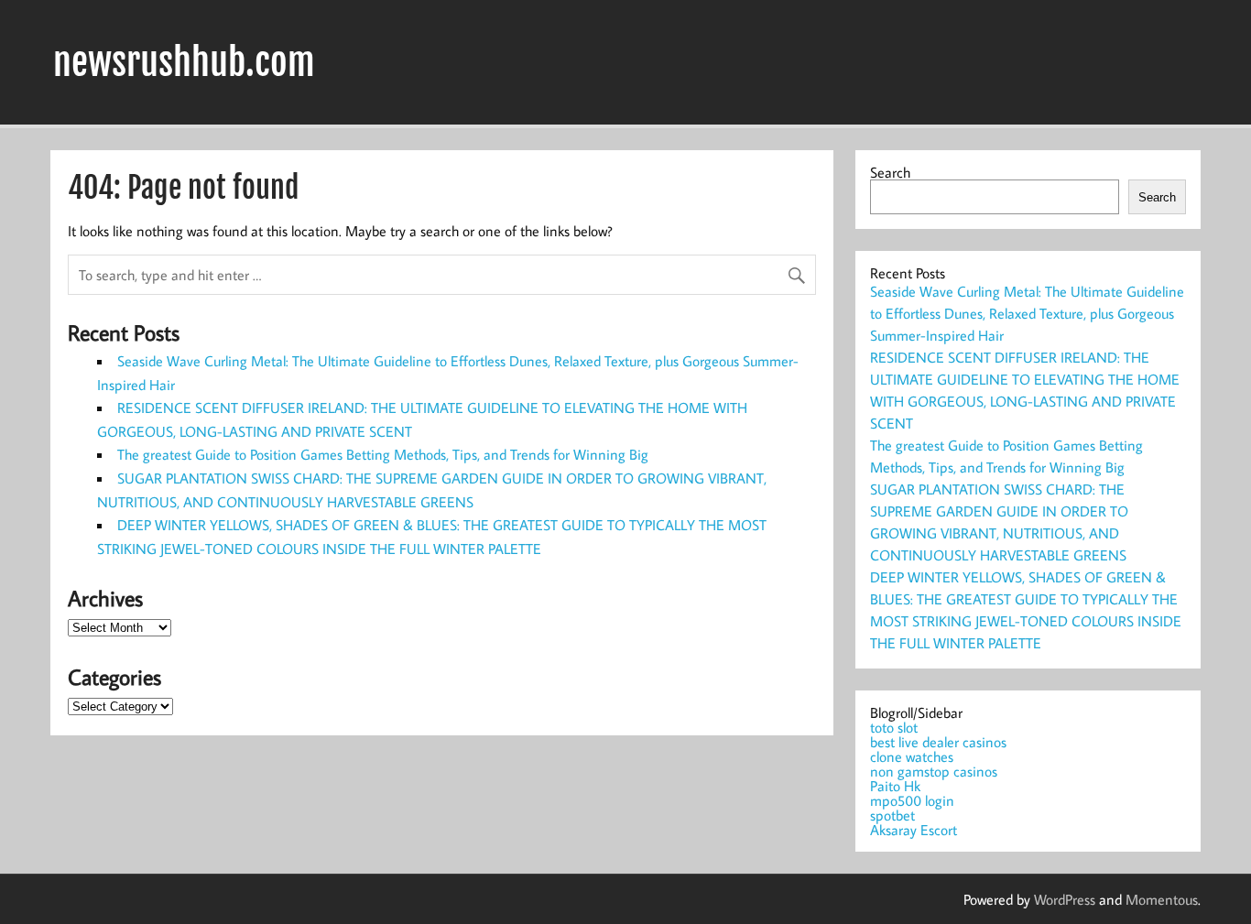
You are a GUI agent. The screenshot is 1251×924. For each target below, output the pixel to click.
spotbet (892, 815)
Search (890, 172)
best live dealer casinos (938, 742)
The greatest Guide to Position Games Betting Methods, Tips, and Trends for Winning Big (382, 454)
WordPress (1064, 899)
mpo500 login (912, 800)
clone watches (911, 756)
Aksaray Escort (913, 830)
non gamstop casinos (933, 771)
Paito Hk (895, 786)
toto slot (894, 727)
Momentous (1162, 899)
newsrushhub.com (184, 62)
